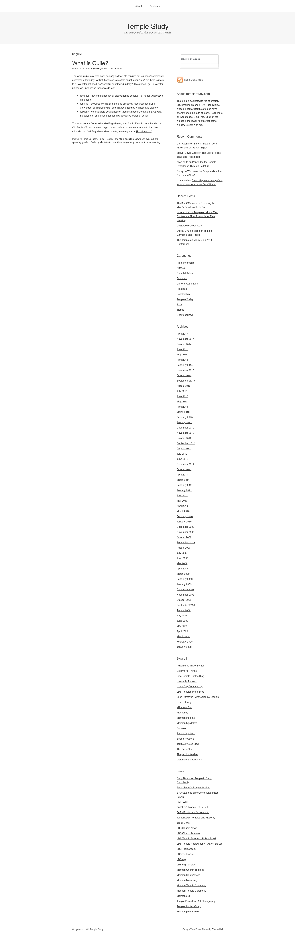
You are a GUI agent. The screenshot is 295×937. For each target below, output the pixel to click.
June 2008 (182, 620)
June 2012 (182, 459)
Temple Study (147, 26)
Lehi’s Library (184, 702)
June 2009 (182, 558)
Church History (185, 273)
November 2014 (185, 339)
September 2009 (186, 542)
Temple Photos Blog (188, 744)
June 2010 (182, 495)
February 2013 (185, 417)
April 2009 (182, 568)
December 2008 (185, 589)
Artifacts (181, 268)
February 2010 (185, 516)
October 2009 (184, 537)
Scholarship (183, 294)
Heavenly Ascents (187, 681)
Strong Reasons (185, 738)
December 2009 (185, 526)
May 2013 (182, 401)
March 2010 (183, 511)
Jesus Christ (183, 822)
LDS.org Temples (186, 864)
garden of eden (89, 142)
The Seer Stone (185, 749)
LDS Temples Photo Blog (190, 691)
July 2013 (182, 391)
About (138, 6)
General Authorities (187, 283)
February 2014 (185, 365)
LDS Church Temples (188, 833)
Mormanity (182, 712)
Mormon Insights (186, 717)
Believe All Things (187, 670)
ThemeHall (217, 929)
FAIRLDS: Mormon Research (192, 807)
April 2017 (182, 333)
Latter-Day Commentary (190, 686)
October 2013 (184, 375)
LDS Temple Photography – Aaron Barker (199, 843)
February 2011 (185, 485)
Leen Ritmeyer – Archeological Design (198, 697)
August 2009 (184, 547)
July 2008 (182, 615)
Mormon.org (183, 896)
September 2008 (186, 605)
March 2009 (183, 573)
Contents (155, 6)
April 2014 (182, 359)
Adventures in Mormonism (191, 665)
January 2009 (184, 584)
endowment (139, 138)
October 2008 (184, 600)
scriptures (146, 142)
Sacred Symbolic (186, 733)
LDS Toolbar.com (186, 849)
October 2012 (184, 438)
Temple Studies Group (189, 906)
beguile (128, 138)
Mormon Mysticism (187, 723)
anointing (119, 138)
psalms (136, 142)
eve (147, 138)
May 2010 (182, 500)
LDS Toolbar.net (185, 854)
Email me (199, 117)
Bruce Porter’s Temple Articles (193, 787)
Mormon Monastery (187, 880)
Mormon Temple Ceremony (191, 885)
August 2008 (184, 610)
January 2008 (184, 647)
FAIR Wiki (182, 802)
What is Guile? (90, 63)
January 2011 (184, 490)
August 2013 (184, 386)
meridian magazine (122, 142)
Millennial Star (184, 707)
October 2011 (184, 469)
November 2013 (185, 370)
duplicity (84, 111)
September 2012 (186, 443)
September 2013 (186, 380)
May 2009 (182, 563)
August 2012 (184, 448)
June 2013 (182, 396)
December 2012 (185, 427)
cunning (84, 103)
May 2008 (182, 626)
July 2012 (182, 453)
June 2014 (182, 349)
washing (156, 142)
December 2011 (185, 464)
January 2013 (184, 422)
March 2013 (183, 412)
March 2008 (183, 636)
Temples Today (90, 138)
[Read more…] (144, 131)
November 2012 (185, 432)
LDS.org (181, 859)
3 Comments (117, 68)
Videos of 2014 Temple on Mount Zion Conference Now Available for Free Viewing (197, 216)
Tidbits (180, 309)
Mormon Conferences (188, 875)
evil (152, 138)
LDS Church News (187, 828)
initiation (108, 142)
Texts (101, 138)
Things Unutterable (187, 754)
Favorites (182, 278)
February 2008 (185, 641)
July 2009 (182, 553)
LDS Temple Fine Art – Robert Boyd (196, 838)
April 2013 (182, 406)
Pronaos (181, 728)
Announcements (186, 262)
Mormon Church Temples (190, 869)
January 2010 (184, 521)
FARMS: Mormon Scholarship (193, 812)
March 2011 (183, 479)
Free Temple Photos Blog (190, 676)
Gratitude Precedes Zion (190, 225)
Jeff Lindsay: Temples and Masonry (196, 817)
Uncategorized (185, 315)
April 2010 (182, 506)
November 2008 (185, 594)
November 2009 (185, 532)
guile (86, 76)
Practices (182, 288)
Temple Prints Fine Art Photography (196, 901)
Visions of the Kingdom (189, 759)
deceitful (84, 95)
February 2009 (185, 579)
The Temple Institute (188, 911)
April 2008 (182, 631)
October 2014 (184, 344)
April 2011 (182, 474)
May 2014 (182, 354)
